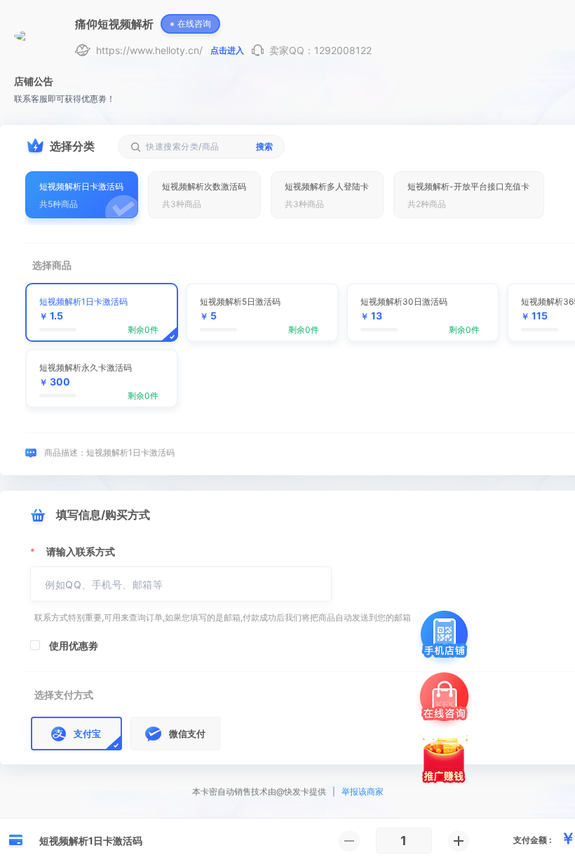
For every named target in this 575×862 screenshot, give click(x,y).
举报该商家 (362, 791)
